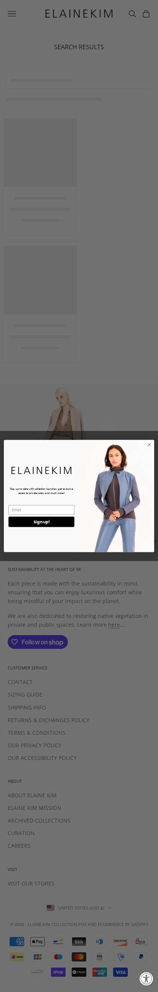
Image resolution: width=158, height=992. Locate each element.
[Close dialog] (149, 445)
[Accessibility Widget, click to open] (146, 978)
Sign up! (41, 521)
